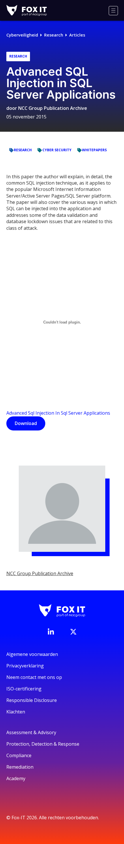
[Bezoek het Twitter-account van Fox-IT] (73, 632)
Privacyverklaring (25, 666)
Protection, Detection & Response (42, 744)
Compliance (18, 755)
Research (53, 35)
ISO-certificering (24, 689)
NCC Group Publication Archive (52, 108)
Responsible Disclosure (31, 700)
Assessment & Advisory (31, 732)
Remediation (19, 767)
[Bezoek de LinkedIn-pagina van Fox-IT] (51, 631)
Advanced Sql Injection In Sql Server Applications (58, 413)
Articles (77, 35)
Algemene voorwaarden (32, 654)
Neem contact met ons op (34, 677)
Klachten (15, 712)
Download (26, 423)
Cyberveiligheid (22, 35)
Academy (15, 778)
